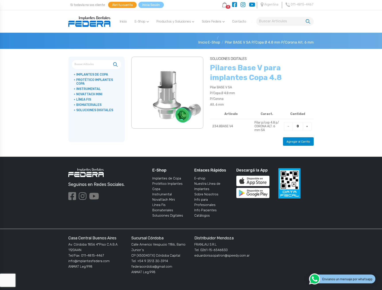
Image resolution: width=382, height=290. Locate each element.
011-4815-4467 (301, 4)
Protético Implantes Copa (167, 186)
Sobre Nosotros (206, 194)
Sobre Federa (211, 21)
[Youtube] (252, 5)
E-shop (199, 178)
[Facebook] (234, 5)
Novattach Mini (163, 200)
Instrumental (162, 194)
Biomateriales (162, 210)
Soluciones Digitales (167, 216)
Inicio (123, 21)
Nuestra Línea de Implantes (207, 186)
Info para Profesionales (205, 202)
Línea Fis (159, 205)
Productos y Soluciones (173, 21)
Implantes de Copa (166, 178)
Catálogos (202, 216)
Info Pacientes (205, 210)
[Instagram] (243, 5)
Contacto (239, 21)
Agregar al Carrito (298, 141)
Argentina (271, 4)
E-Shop (139, 21)
